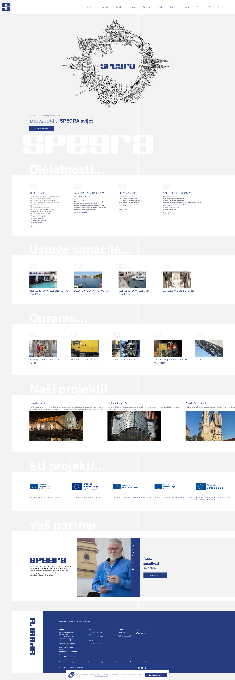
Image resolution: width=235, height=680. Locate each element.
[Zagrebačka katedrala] (212, 426)
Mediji (160, 7)
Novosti (172, 7)
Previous (28, 349)
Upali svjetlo (142, 633)
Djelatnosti (104, 7)
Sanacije (119, 7)
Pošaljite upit (153, 575)
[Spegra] (6, 7)
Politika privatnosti (124, 636)
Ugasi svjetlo (142, 630)
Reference (146, 7)
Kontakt (186, 7)
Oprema (104, 662)
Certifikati (121, 633)
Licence (120, 629)
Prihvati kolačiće (156, 675)
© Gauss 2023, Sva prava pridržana (71, 668)
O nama (89, 7)
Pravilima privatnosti (101, 676)
